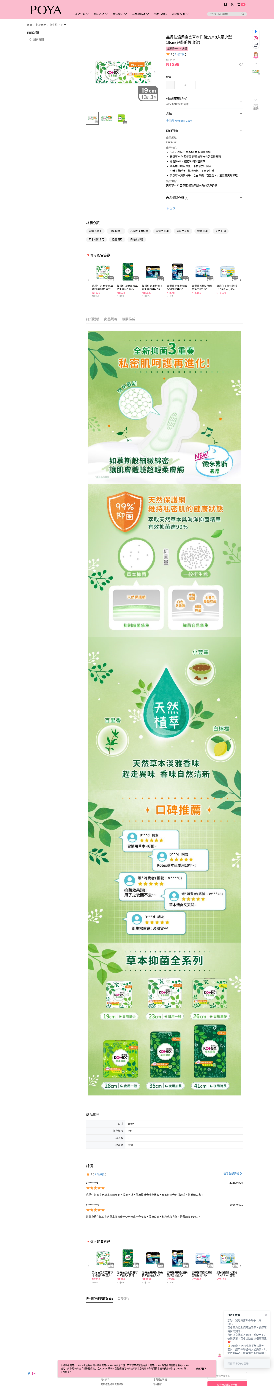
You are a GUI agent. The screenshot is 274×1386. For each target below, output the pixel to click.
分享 (172, 208)
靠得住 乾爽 (183, 231)
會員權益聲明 (160, 1379)
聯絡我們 (157, 1384)
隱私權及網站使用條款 (112, 1384)
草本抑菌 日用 (96, 239)
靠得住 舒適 (136, 239)
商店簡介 (105, 1379)
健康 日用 (202, 231)
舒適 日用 (117, 239)
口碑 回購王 (116, 231)
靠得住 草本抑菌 (139, 231)
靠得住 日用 (162, 231)
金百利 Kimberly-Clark (179, 120)
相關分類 (93, 223)
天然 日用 (220, 231)
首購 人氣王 (95, 231)
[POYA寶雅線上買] (47, 10)
